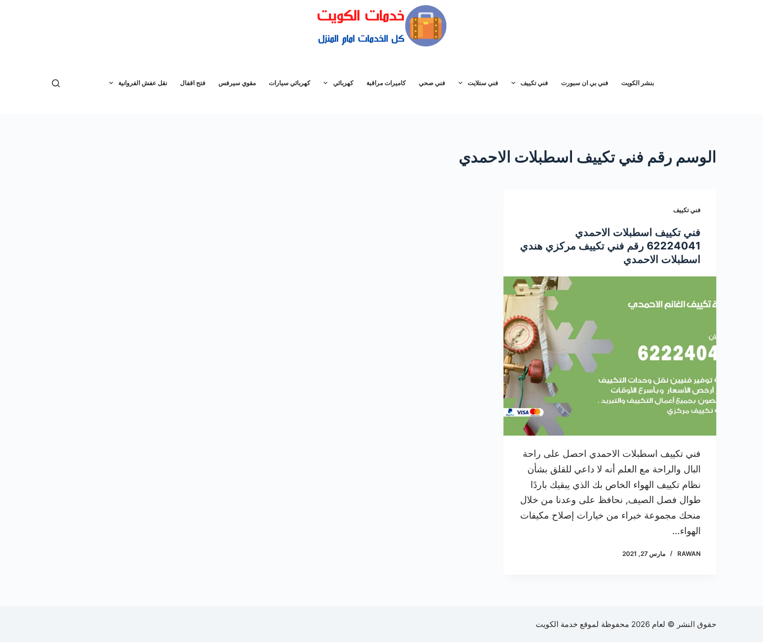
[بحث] (56, 83)
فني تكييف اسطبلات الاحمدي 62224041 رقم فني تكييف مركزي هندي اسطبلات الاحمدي (610, 246)
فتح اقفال (193, 83)
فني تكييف (534, 83)
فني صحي (432, 83)
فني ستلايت (483, 83)
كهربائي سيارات (289, 83)
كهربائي (343, 83)
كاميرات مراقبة (386, 83)
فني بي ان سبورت (584, 83)
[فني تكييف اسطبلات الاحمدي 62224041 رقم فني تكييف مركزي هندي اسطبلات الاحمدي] (609, 356)
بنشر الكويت (637, 83)
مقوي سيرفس (237, 83)
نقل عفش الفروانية (142, 83)
